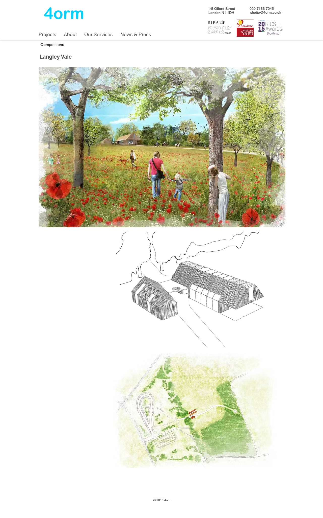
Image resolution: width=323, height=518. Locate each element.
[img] (162, 147)
